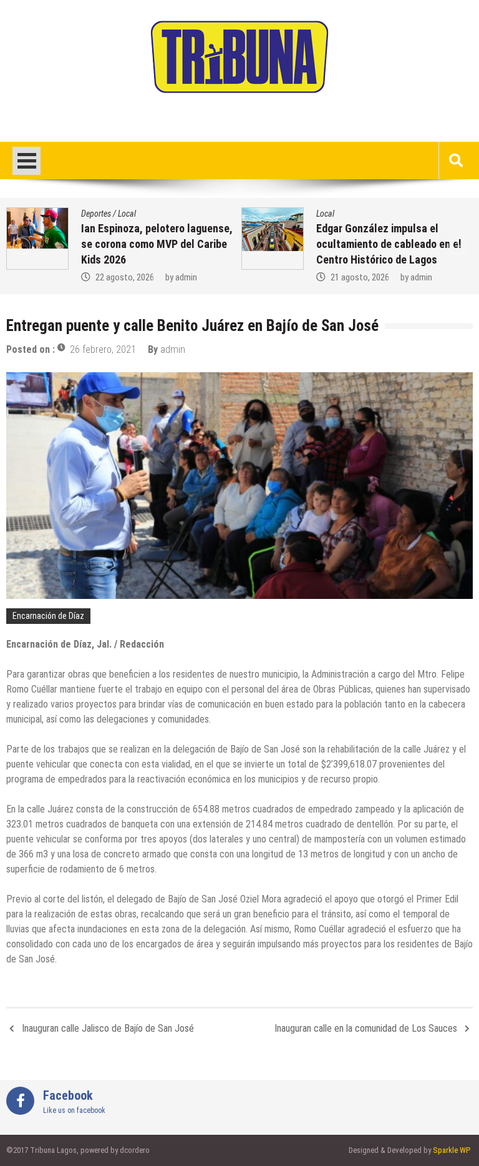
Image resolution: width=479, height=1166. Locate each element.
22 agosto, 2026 (124, 277)
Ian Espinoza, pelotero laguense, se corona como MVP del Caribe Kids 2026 (157, 244)
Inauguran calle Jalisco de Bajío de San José (108, 1028)
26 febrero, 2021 (103, 349)
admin (186, 277)
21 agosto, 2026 (360, 277)
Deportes (96, 214)
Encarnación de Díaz (48, 616)
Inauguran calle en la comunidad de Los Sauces (365, 1028)
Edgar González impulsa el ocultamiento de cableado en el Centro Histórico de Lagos (389, 244)
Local (127, 214)
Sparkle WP (451, 1150)
